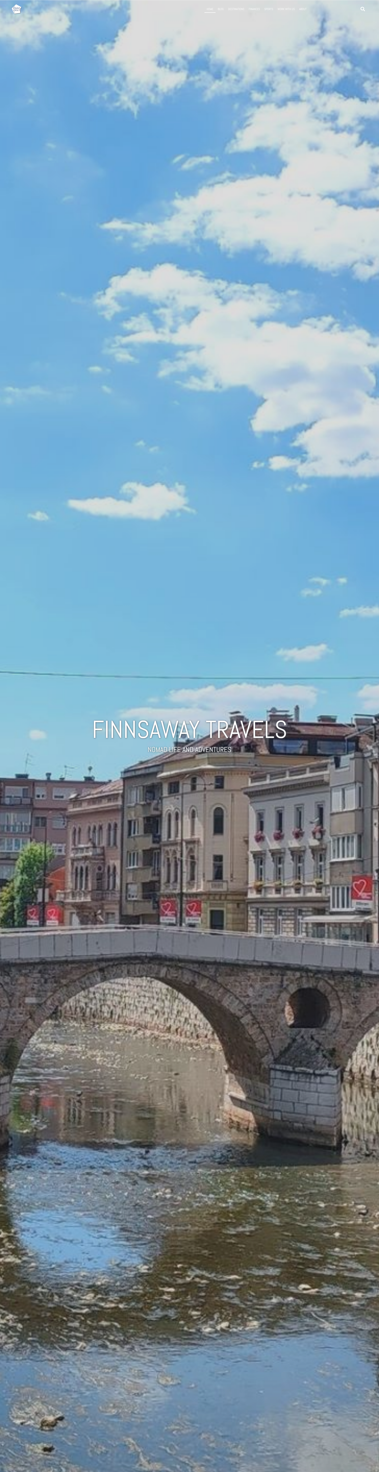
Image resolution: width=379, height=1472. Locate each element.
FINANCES (254, 9)
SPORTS (268, 9)
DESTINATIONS (236, 9)
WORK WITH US (286, 9)
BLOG (221, 9)
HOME (210, 9)
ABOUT (303, 9)
